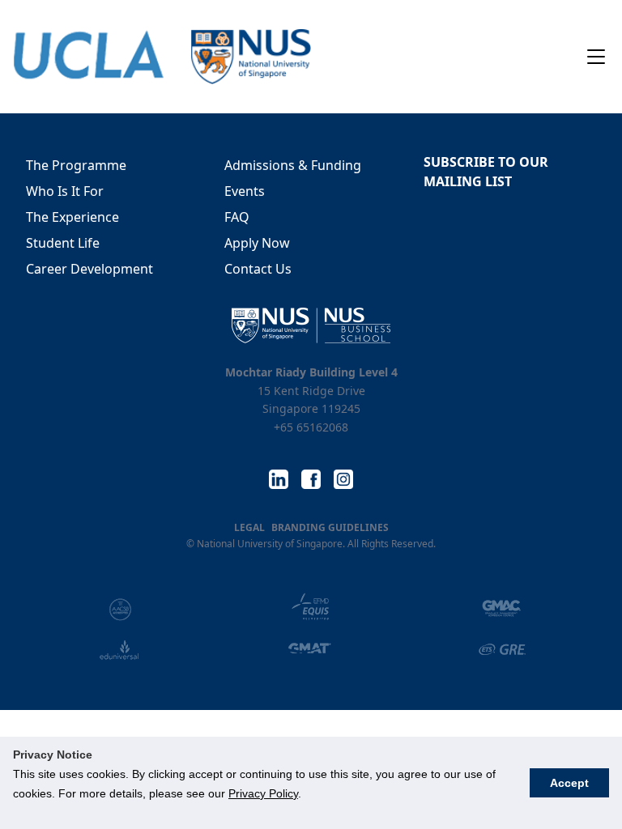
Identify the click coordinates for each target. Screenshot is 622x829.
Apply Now (257, 243)
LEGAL (249, 527)
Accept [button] (569, 782)
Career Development (89, 269)
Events (244, 191)
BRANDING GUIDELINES (330, 527)
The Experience (72, 217)
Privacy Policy (263, 793)
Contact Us (258, 269)
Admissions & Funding (292, 165)
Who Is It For (65, 191)
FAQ (236, 217)
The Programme (76, 165)
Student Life (63, 243)
